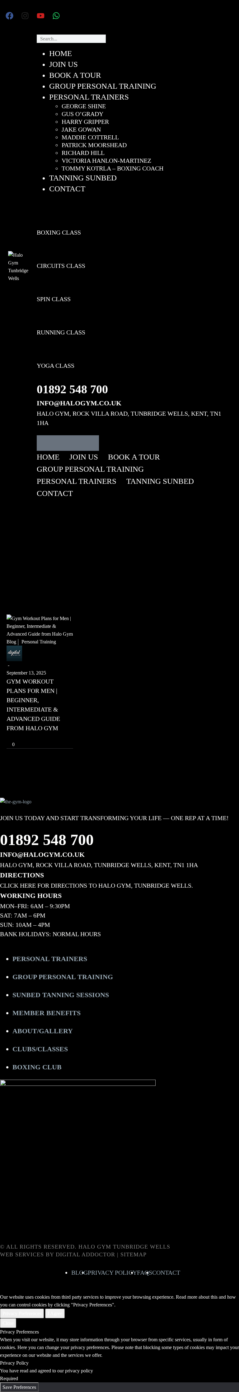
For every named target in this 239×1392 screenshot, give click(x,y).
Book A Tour (134, 457)
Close (8, 1323)
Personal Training (38, 641)
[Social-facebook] (44, 443)
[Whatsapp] (56, 15)
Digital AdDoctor (85, 1254)
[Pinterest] (29, 735)
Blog (11, 641)
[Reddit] (57, 735)
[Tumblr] (38, 735)
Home (48, 457)
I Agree (55, 1313)
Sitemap (133, 1254)
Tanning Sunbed (160, 481)
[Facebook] (9, 15)
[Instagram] (25, 15)
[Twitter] (19, 735)
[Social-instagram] (60, 443)
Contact (55, 493)
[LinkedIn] (47, 735)
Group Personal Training (90, 469)
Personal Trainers (76, 481)
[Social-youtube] (75, 443)
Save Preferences (19, 1387)
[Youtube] (40, 15)
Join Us (83, 457)
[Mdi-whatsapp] (91, 443)
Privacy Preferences (21, 1313)
